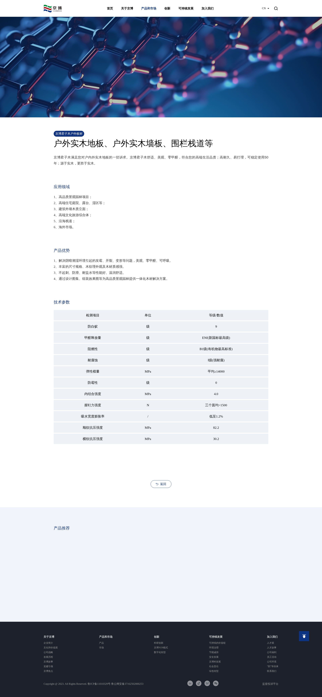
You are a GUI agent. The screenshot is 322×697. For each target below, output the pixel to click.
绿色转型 (214, 671)
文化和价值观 (51, 647)
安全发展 (214, 657)
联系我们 (271, 671)
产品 (101, 643)
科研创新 (158, 643)
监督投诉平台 (270, 683)
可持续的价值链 (217, 643)
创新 (167, 8)
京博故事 (48, 661)
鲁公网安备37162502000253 (127, 683)
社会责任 (214, 666)
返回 (163, 484)
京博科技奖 (215, 661)
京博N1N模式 (161, 647)
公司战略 (48, 652)
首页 (110, 8)
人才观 (270, 643)
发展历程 (48, 657)
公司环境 (271, 661)
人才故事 (271, 647)
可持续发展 (186, 8)
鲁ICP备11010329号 (99, 683)
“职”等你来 (272, 666)
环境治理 (214, 647)
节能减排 (214, 652)
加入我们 (208, 8)
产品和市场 (148, 8)
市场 (101, 647)
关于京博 (127, 8)
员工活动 (271, 657)
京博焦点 (48, 671)
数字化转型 (160, 652)
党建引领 (48, 666)
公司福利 (271, 652)
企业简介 (48, 643)
